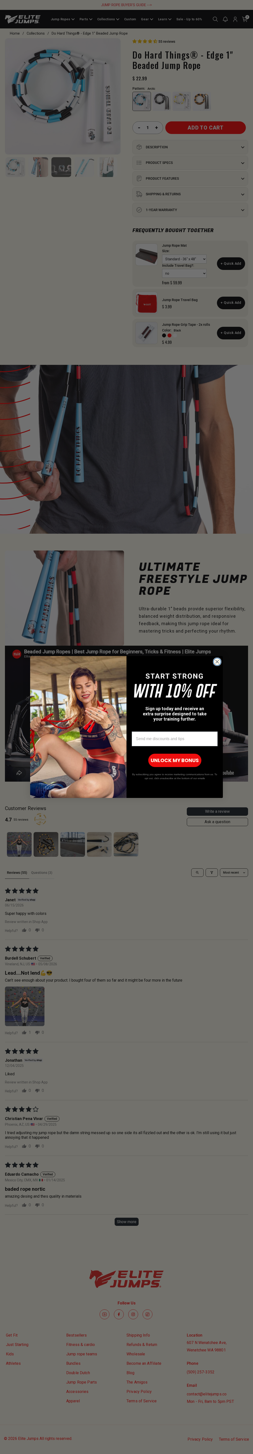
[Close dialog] (217, 661)
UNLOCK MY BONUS (175, 760)
